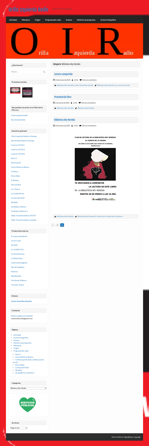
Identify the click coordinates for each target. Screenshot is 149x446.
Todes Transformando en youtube (23, 220)
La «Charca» (15, 189)
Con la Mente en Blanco (20, 167)
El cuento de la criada (102, 216)
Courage (137, 437)
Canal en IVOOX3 (18, 154)
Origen (37, 20)
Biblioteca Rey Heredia (65, 85)
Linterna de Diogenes (19, 263)
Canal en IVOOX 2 (18, 149)
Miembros (26, 20)
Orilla (76, 80)
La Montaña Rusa (17, 254)
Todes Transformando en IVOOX (23, 215)
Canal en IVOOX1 (18, 145)
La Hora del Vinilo (18, 198)
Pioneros (14, 271)
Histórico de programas (86, 20)
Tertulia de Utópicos (18, 280)
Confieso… (15, 171)
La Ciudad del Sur (17, 193)
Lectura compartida (63, 74)
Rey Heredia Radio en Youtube (22, 141)
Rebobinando (16, 276)
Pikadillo (14, 202)
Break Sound (16, 163)
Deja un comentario (89, 80)
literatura (119, 216)
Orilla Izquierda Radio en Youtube (24, 136)
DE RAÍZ (14, 245)
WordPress (128, 437)
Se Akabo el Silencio (18, 207)
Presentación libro (62, 96)
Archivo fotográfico (108, 20)
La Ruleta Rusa (17, 258)
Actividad (13, 20)
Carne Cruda (16, 241)
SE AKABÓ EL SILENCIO (24, 373)
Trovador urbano (17, 285)
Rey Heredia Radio (18, 120)
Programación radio (53, 20)
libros (113, 216)
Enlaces (69, 20)
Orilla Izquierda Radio (28, 10)
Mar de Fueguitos (17, 267)
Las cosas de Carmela (122, 85)
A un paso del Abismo (19, 236)
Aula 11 (14, 158)
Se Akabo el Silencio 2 (19, 211)
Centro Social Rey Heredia (83, 85)
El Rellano (15, 180)
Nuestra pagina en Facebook (22, 316)
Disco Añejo (15, 176)
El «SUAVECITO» (17, 249)
